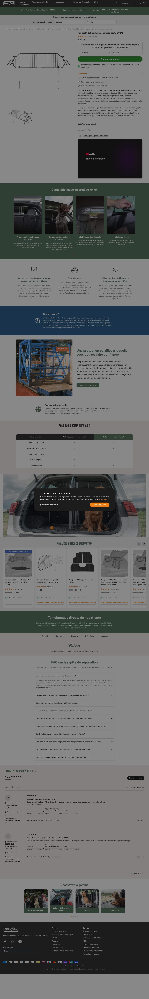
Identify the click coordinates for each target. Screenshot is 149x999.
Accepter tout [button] (100, 505)
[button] (49, 505)
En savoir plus (103, 499)
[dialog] (74, 499)
